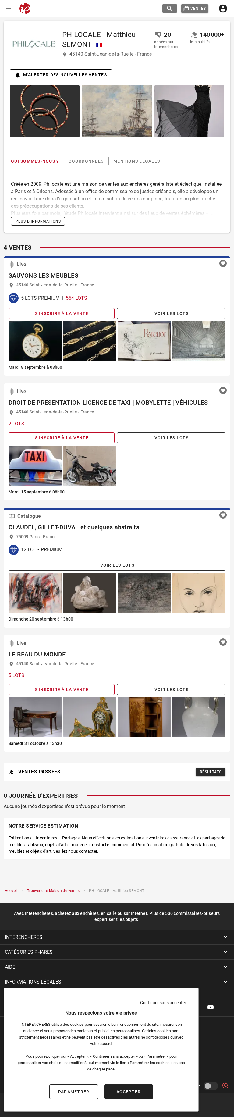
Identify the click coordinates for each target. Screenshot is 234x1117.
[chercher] (169, 8)
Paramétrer (74, 1091)
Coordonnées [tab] (86, 161)
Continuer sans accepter (163, 1002)
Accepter (128, 1091)
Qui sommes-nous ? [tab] (35, 161)
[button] (117, 937)
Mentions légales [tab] (136, 161)
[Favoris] (223, 263)
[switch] (212, 1086)
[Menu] (8, 8)
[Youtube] (210, 1007)
